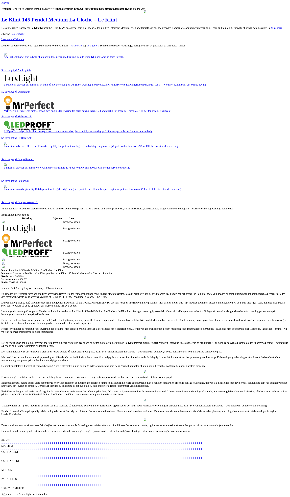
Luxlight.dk (92, 45)
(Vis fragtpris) (18, 33)
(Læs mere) (277, 27)
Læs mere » (7, 39)
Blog (14, 494)
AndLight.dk (75, 45)
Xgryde (5, 2)
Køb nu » (19, 39)
